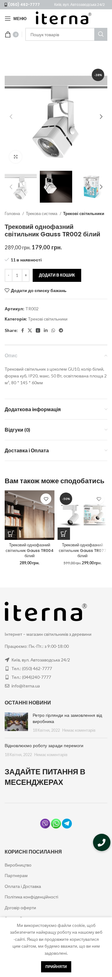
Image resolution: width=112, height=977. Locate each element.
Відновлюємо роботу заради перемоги (44, 745)
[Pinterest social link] (38, 330)
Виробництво (18, 864)
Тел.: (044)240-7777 (31, 677)
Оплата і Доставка (23, 886)
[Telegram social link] (61, 330)
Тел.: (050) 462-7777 (32, 668)
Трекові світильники (83, 213)
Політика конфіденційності (31, 896)
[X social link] (30, 330)
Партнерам (16, 875)
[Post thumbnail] (16, 722)
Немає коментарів (79, 730)
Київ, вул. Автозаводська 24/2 (79, 4)
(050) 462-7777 (24, 4)
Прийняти (56, 966)
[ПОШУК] (100, 34)
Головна (13, 213)
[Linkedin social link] (45, 330)
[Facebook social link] (22, 330)
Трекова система (42, 213)
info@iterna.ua (26, 685)
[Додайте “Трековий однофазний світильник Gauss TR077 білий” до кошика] (64, 533)
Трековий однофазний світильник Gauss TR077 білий (82, 550)
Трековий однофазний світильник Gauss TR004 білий (30, 550)
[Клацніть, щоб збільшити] (15, 157)
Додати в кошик (57, 275)
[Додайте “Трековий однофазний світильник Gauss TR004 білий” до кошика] (11, 533)
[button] (101, 842)
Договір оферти (20, 907)
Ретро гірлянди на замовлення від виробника (67, 718)
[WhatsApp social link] (53, 330)
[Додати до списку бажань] (45, 498)
